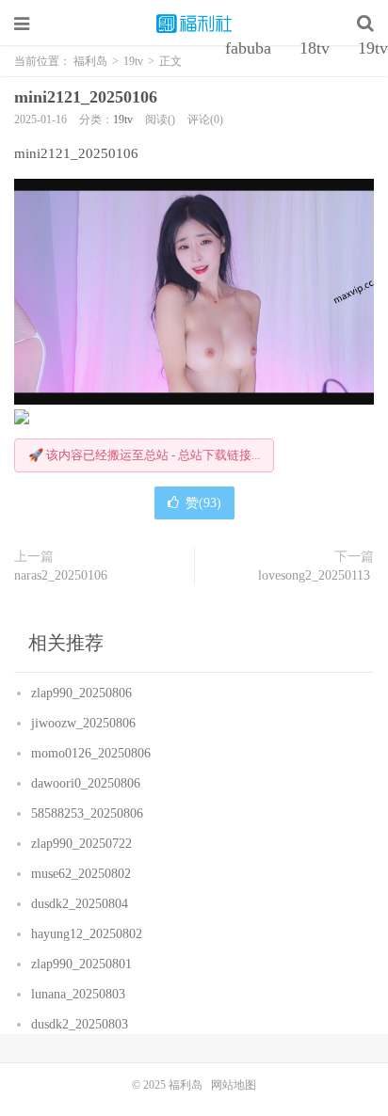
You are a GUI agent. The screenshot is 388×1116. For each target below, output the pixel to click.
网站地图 (233, 1085)
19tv (123, 119)
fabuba (248, 48)
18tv (314, 48)
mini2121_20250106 (88, 97)
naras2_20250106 (62, 575)
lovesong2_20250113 (316, 575)
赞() (203, 503)
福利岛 (194, 23)
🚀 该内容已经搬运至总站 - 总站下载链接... (144, 455)
